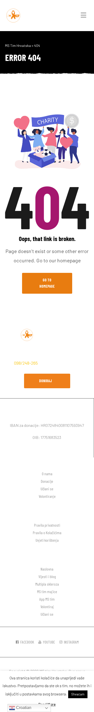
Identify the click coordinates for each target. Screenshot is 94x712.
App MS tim (47, 599)
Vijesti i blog (47, 576)
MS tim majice (47, 591)
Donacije (47, 481)
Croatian (23, 707)
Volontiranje (47, 496)
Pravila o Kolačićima (47, 532)
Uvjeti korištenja (47, 540)
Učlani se (47, 488)
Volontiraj (47, 606)
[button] (47, 381)
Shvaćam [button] (77, 694)
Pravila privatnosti (47, 525)
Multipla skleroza (47, 584)
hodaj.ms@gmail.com (60, 362)
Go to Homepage (47, 283)
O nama (47, 473)
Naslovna (47, 569)
